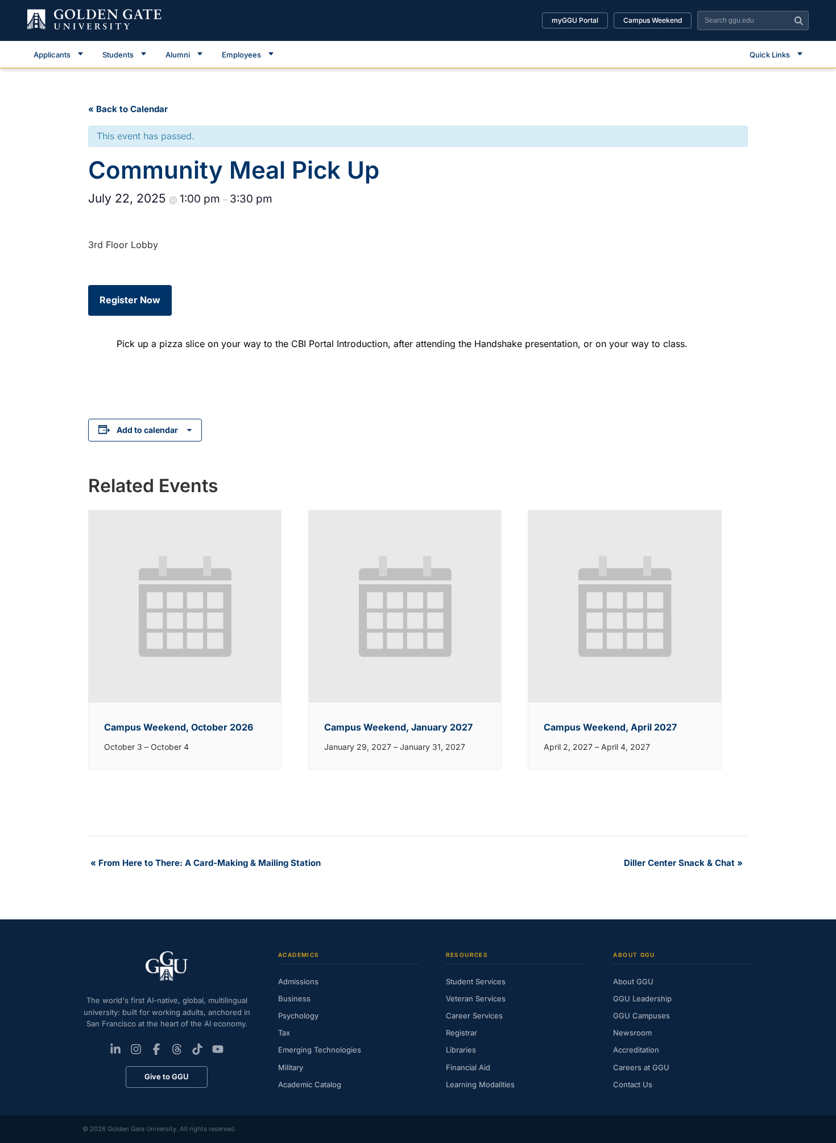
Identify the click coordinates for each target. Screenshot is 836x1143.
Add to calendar (147, 430)
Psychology (298, 1015)
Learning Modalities (480, 1084)
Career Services (474, 1015)
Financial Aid (468, 1067)
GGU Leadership (642, 998)
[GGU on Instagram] (136, 1049)
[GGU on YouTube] (218, 1049)
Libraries (461, 1049)
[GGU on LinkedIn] (115, 1049)
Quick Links (770, 54)
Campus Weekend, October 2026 (178, 727)
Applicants (52, 54)
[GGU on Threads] (177, 1049)
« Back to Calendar (128, 109)
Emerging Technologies (319, 1049)
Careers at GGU (641, 1067)
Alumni (177, 54)
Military (290, 1067)
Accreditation (636, 1049)
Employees (241, 54)
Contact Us (632, 1084)
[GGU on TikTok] (197, 1049)
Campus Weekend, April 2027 (610, 727)
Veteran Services (476, 998)
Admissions (298, 981)
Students (118, 54)
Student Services (476, 981)
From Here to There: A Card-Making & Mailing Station (205, 862)
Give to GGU (166, 1076)
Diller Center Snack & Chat (683, 862)
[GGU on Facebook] (156, 1049)
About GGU (633, 981)
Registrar (461, 1032)
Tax (284, 1032)
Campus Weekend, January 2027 (398, 727)
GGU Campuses (641, 1015)
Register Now (130, 300)
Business (294, 998)
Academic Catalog (309, 1084)
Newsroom (632, 1032)
